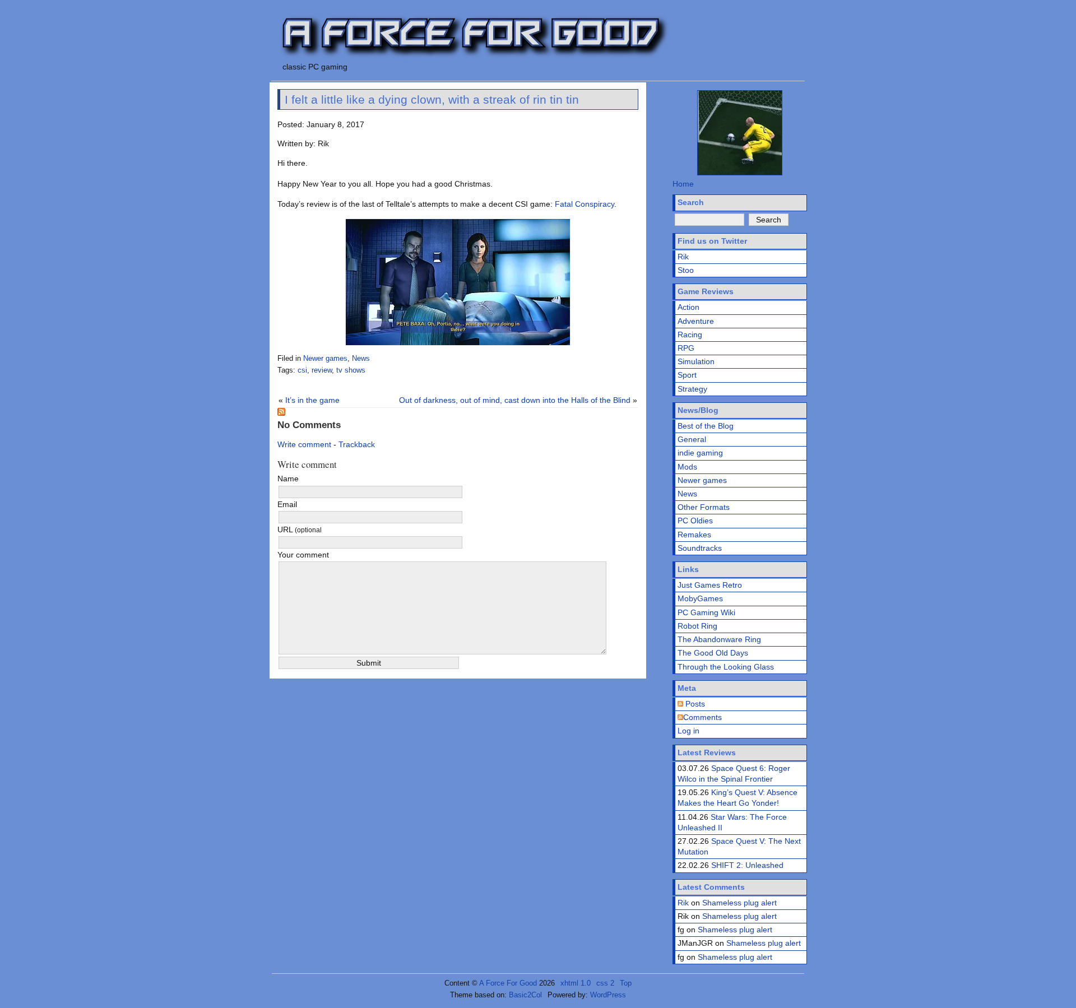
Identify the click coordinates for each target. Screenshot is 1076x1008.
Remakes (694, 534)
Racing (690, 334)
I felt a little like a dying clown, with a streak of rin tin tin (432, 99)
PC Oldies (695, 520)
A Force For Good (508, 983)
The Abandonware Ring (719, 639)
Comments (702, 717)
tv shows (350, 370)
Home (683, 183)
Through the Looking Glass (726, 666)
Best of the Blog (706, 425)
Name (288, 478)
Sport (687, 374)
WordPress (608, 995)
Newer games (325, 359)
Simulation (696, 361)
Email (287, 504)
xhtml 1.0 (575, 983)
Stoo (686, 270)
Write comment (304, 444)
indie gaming (700, 452)
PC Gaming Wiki (706, 612)
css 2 (605, 983)
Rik (683, 256)
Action (688, 307)
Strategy (692, 388)
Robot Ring (697, 625)
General (692, 439)
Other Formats (704, 507)
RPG (686, 347)
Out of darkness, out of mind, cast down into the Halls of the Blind (514, 400)
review (322, 370)
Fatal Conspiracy (584, 203)
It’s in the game (312, 400)
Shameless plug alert (739, 902)
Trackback (356, 444)
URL (299, 529)
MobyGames (700, 598)
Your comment (303, 554)
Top (626, 983)
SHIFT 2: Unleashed (747, 865)
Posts (694, 703)
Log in (688, 730)
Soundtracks (700, 548)
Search (691, 202)
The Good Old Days (713, 652)
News (361, 359)
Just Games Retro (710, 584)
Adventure (696, 321)
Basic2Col (525, 995)
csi (302, 370)
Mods (687, 466)
